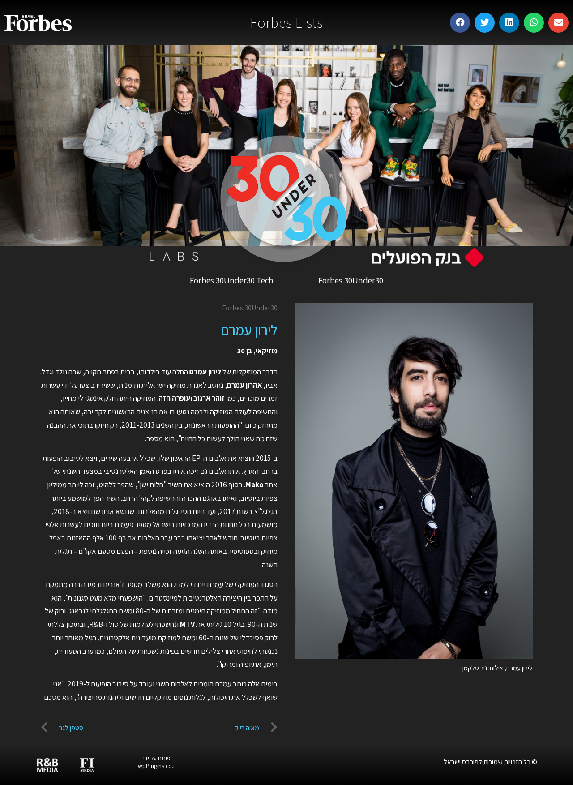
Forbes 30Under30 (350, 280)
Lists (286, 22)
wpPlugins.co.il (157, 766)
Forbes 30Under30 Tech (232, 280)
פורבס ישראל (461, 762)
